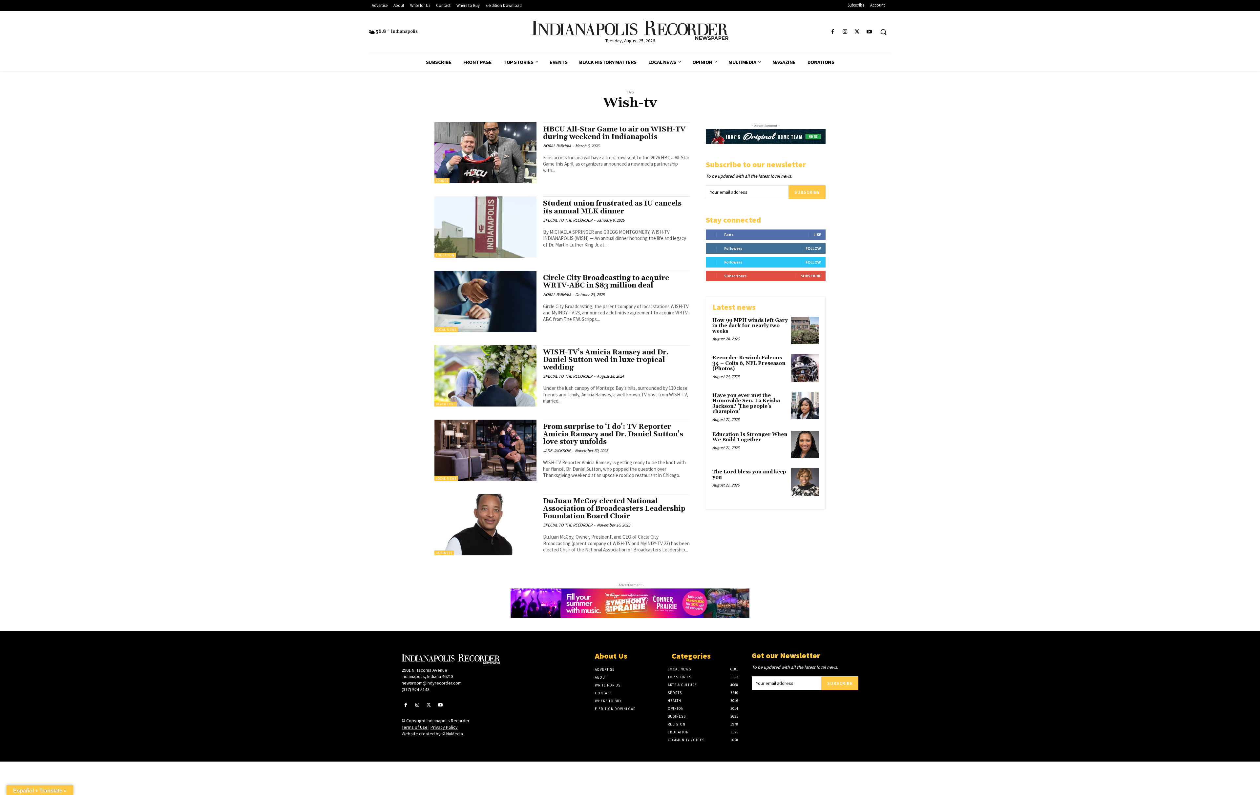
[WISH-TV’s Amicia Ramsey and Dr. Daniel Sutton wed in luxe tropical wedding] (485, 376)
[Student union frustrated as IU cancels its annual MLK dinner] (485, 227)
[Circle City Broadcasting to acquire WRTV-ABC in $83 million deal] (485, 301)
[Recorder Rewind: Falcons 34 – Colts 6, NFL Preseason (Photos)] (805, 368)
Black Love (445, 404)
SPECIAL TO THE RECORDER (567, 220)
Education (445, 255)
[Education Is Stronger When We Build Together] (805, 445)
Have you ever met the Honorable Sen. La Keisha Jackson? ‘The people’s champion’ (746, 403)
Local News (446, 330)
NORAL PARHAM (557, 146)
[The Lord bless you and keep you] (805, 482)
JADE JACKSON (556, 450)
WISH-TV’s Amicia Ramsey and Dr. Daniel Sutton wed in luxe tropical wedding (605, 360)
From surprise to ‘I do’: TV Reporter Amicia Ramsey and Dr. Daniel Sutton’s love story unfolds (613, 434)
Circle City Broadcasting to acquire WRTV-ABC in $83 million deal (606, 282)
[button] (883, 32)
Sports (442, 181)
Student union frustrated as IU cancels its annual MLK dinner (612, 207)
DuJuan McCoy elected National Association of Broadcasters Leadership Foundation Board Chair (614, 509)
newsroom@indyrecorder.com (432, 683)
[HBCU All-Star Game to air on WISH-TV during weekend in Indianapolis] (485, 153)
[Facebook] (832, 32)
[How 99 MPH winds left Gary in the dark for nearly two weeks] (805, 331)
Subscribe (807, 192)
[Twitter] (857, 32)
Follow (813, 248)
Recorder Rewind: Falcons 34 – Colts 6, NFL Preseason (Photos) (749, 363)
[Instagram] (844, 32)
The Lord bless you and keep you (749, 475)
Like (817, 234)
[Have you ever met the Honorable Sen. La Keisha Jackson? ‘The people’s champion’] (805, 406)
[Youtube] (869, 32)
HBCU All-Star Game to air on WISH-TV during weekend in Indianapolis (614, 133)
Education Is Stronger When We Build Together (750, 437)
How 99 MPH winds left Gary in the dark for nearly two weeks (750, 325)
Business (444, 553)
